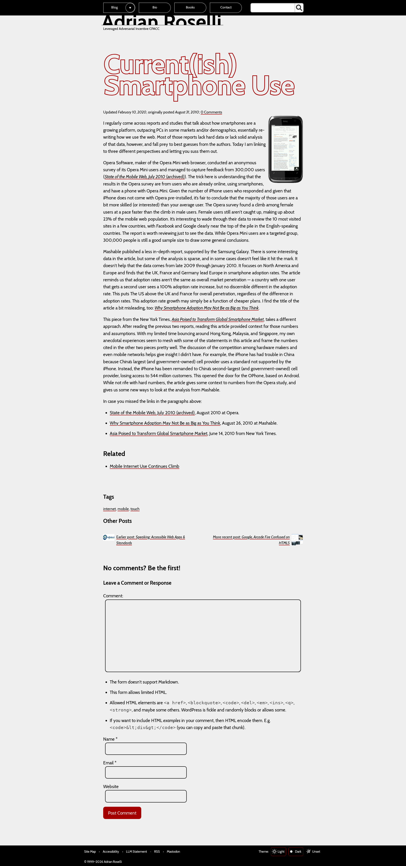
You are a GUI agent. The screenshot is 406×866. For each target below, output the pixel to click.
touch (135, 509)
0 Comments (211, 112)
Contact (226, 7)
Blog (114, 7)
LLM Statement (136, 851)
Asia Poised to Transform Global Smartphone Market (158, 433)
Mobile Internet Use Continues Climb (144, 466)
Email (110, 762)
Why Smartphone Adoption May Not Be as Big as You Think (165, 423)
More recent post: (251, 540)
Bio (154, 7)
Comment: (113, 595)
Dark (298, 851)
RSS (157, 851)
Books (190, 7)
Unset (316, 851)
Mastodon (173, 851)
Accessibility (111, 851)
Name (110, 739)
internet (109, 509)
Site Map (90, 851)
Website (111, 786)
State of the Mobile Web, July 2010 (142, 412)
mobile (123, 509)
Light (281, 851)
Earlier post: (150, 540)
